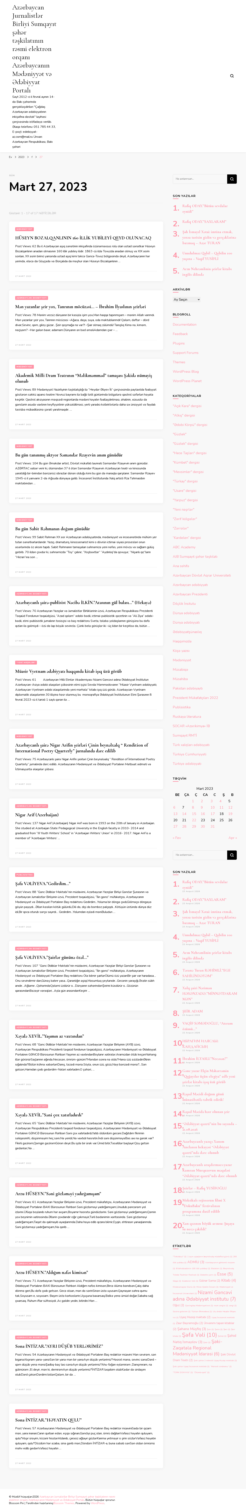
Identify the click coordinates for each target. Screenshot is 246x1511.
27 (175, 826)
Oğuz (178, 1305)
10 (213, 807)
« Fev (177, 838)
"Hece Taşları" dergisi (189, 453)
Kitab (228, 1280)
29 (194, 826)
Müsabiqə (180, 669)
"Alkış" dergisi (184, 415)
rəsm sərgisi (221, 1305)
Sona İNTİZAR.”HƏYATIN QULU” (48, 1420)
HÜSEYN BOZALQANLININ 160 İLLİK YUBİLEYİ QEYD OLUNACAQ (83, 238)
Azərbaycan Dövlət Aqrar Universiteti (202, 575)
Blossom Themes (63, 1503)
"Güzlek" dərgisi (185, 443)
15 (194, 814)
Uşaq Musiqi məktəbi (195, 1317)
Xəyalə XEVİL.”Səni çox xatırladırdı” (49, 1115)
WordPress (97, 1503)
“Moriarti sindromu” (221, 1366)
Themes (179, 362)
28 (184, 826)
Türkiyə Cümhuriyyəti (189, 754)
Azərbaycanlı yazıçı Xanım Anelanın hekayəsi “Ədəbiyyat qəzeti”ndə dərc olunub (205, 1147)
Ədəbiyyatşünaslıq (187, 632)
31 (213, 826)
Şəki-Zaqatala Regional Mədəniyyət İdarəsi (197, 1347)
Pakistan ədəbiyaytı (188, 688)
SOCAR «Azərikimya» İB (191, 726)
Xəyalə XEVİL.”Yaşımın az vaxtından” (49, 1036)
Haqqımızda (182, 641)
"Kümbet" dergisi (186, 462)
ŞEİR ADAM (192, 1011)
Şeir (227, 1329)
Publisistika (25, 875)
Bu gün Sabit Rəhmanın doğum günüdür (52, 529)
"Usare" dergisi (184, 490)
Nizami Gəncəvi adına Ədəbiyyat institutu (204, 1295)
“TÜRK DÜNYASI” (183, 1372)
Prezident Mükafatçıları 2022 (195, 697)
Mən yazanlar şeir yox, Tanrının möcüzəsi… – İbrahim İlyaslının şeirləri (80, 307)
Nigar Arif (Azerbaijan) (37, 815)
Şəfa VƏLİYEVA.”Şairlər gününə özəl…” (52, 957)
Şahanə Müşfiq (191, 1329)
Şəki (206, 1342)
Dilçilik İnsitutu (184, 603)
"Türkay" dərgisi (185, 481)
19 (230, 814)
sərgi (233, 1305)
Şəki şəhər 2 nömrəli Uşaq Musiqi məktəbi (215, 1360)
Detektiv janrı (208, 1274)
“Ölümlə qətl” (201, 1372)
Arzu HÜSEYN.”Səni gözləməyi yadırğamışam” (58, 1194)
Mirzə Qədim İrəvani (207, 1286)
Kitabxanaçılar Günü (184, 1286)
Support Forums (186, 352)
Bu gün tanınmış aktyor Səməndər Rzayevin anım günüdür (69, 455)
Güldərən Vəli (190, 1280)
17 (213, 814)
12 (230, 807)
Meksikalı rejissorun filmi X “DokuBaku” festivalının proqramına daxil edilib (204, 1206)
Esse (225, 1274)
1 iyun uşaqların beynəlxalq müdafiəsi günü (209, 1256)
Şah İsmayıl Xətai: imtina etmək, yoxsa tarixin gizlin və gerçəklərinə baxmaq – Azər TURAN (209, 237)
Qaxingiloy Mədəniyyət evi (199, 1305)
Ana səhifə (181, 566)
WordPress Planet (187, 381)
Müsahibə (180, 679)
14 (184, 814)
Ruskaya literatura (187, 716)
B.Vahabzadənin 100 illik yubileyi (193, 1268)
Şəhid (222, 1336)
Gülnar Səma (209, 1281)
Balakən (216, 1268)
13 (175, 814)
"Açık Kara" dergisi (187, 406)
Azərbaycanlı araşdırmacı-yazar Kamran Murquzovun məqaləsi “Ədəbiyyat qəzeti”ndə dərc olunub (209, 1170)
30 (203, 826)
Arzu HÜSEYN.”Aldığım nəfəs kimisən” (51, 1272)
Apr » (233, 838)
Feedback (180, 334)
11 (221, 807)
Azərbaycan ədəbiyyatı (32, 298)
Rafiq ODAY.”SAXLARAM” (204, 221)
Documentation (184, 324)
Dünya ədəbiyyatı (186, 613)
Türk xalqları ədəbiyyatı (191, 745)
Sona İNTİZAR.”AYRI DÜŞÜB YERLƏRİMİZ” (59, 1346)
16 (203, 814)
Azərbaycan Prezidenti (190, 594)
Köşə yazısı (181, 650)
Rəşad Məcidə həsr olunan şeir (206, 1111)
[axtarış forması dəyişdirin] (232, 76)
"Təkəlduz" (179, 1256)
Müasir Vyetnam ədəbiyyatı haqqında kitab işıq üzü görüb (68, 671)
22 (194, 820)
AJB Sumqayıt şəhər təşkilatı (195, 556)
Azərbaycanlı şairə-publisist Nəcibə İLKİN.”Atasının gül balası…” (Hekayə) (83, 602)
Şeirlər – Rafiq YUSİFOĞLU (204, 1188)
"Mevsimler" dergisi (188, 472)
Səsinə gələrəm (181, 1311)
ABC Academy (184, 547)
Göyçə (177, 1280)
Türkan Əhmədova (201, 1311)
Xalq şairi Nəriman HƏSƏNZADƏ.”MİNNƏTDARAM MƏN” (209, 994)
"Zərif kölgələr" (185, 519)
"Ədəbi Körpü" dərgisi (190, 424)
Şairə (219, 1329)
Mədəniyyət (24, 229)
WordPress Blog (186, 371)
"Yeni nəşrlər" (26, 662)
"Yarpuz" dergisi (185, 500)
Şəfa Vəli (199, 1335)
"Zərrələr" (181, 528)
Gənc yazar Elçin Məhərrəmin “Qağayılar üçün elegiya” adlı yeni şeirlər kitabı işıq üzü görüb (208, 1076)
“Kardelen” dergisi (187, 537)
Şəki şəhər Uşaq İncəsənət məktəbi (191, 1366)
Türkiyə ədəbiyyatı (187, 763)
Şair (210, 1329)
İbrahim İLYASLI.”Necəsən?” (205, 1058)
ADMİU (195, 1262)
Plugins (179, 343)
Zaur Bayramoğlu (189, 1323)
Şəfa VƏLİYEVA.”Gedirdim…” (43, 883)
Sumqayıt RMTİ (185, 735)
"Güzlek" (179, 434)
